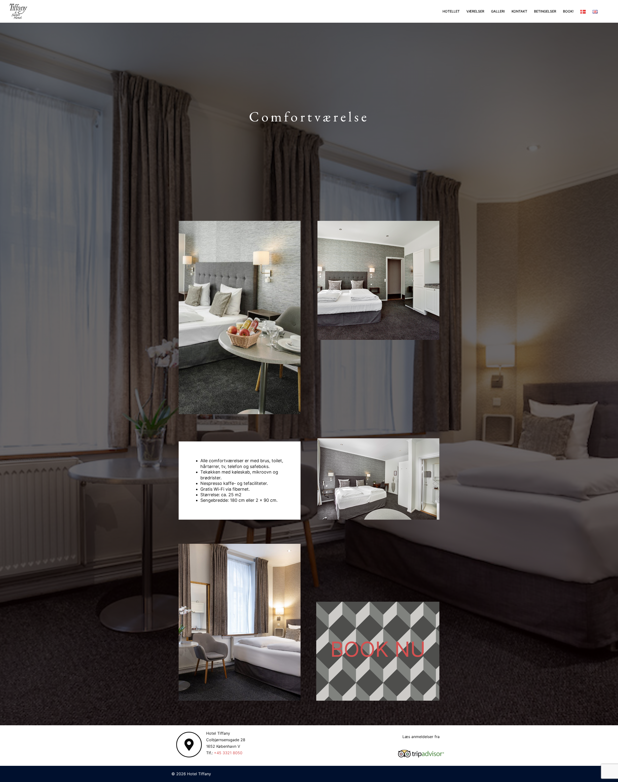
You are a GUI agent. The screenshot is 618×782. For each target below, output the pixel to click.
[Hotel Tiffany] (19, 10)
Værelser (475, 11)
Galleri (498, 11)
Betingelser (545, 11)
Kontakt (519, 11)
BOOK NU (378, 649)
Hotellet (451, 11)
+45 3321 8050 (228, 752)
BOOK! (568, 11)
